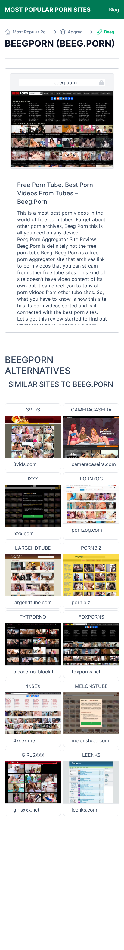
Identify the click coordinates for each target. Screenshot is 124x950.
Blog (114, 10)
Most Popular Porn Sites (48, 9)
